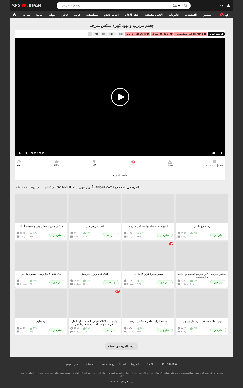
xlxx (120, 34)
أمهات (52, 14)
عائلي (64, 14)
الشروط (135, 364)
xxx (103, 34)
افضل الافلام (132, 14)
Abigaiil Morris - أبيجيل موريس (189, 34)
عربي (77, 14)
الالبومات (174, 14)
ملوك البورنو (72, 364)
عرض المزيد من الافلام (122, 346)
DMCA (150, 364)
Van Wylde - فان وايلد (136, 34)
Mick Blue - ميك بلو (161, 34)
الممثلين (207, 14)
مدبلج (39, 14)
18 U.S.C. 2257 (169, 364)
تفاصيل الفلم (121, 175)
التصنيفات (191, 14)
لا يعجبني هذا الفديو (94, 161)
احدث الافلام (111, 14)
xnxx (96, 34)
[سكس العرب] (26, 5)
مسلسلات (92, 14)
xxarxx (112, 34)
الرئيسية (14, 14)
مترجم (26, 14)
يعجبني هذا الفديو (57, 161)
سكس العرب (214, 34)
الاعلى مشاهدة (154, 14)
